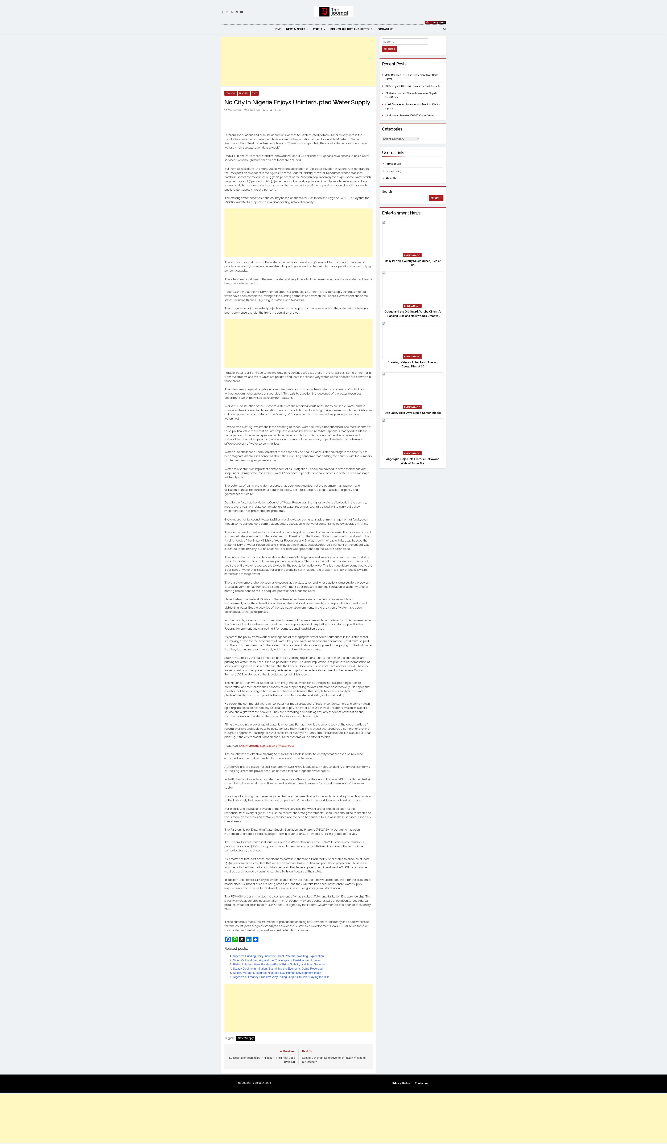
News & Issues (295, 29)
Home (277, 29)
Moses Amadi (235, 110)
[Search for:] (405, 42)
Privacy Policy (393, 171)
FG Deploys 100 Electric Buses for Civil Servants (412, 86)
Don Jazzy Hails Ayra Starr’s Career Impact (413, 413)
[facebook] (223, 12)
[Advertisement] (298, 61)
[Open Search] (444, 29)
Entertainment (412, 255)
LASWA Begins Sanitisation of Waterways (266, 745)
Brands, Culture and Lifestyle (351, 29)
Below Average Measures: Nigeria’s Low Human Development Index (277, 972)
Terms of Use (393, 163)
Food (254, 93)
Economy (231, 93)
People (317, 29)
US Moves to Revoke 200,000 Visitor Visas (409, 115)
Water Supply (245, 1038)
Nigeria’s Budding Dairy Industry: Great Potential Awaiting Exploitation (278, 956)
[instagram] (227, 12)
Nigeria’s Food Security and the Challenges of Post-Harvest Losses (277, 960)
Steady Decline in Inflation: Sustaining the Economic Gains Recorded (278, 968)
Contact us (385, 29)
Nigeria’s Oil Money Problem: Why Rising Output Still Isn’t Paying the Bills (281, 977)
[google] (236, 12)
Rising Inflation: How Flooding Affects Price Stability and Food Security (279, 964)
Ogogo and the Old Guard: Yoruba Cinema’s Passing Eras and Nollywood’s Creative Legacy (413, 316)
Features (244, 93)
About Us (390, 178)
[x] (231, 12)
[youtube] (241, 12)
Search (387, 191)
